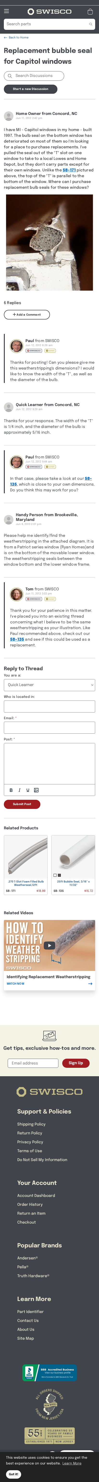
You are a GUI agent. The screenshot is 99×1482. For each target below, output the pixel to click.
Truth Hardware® (33, 1276)
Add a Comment (28, 314)
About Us (25, 1330)
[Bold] (11, 790)
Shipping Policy (31, 1124)
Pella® (23, 1267)
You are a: (12, 675)
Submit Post (22, 804)
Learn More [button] (71, 1463)
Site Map (25, 1339)
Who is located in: (19, 697)
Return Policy (29, 1133)
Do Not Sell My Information (42, 1160)
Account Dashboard (36, 1196)
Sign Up (76, 1063)
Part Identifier (30, 1312)
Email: (9, 718)
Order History (30, 1205)
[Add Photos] (36, 790)
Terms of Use (29, 1151)
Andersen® (27, 1258)
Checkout (26, 1222)
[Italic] (19, 790)
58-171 (69, 170)
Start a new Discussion (30, 89)
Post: (8, 739)
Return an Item (31, 1214)
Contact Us (28, 1321)
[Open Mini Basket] (91, 12)
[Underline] (28, 790)
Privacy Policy (30, 1142)
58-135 (17, 640)
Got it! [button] (13, 1474)
